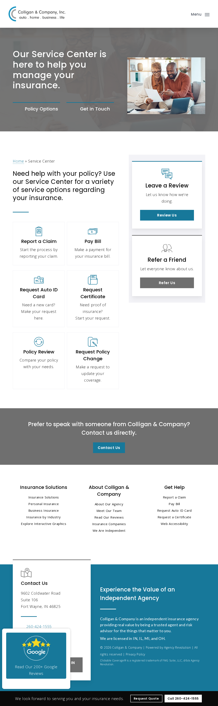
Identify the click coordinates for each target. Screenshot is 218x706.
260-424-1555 (39, 626)
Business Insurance (43, 510)
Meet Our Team (109, 510)
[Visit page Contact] (90, 109)
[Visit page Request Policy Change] (93, 361)
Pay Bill (174, 504)
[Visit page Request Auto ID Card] (39, 299)
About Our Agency (109, 504)
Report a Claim (174, 497)
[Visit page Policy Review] (39, 361)
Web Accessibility (174, 524)
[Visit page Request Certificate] (93, 299)
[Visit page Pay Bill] (93, 243)
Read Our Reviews (109, 517)
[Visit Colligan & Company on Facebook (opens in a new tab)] (25, 645)
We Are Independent (109, 530)
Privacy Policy (135, 654)
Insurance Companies (109, 524)
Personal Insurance (43, 504)
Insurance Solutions (43, 497)
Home (18, 161)
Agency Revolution (177, 647)
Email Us (34, 633)
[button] (200, 13)
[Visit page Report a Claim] (39, 243)
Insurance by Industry (43, 517)
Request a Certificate (174, 517)
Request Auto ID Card (174, 510)
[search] (183, 14)
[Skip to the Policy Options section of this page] (36, 109)
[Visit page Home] (37, 13)
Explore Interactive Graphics (43, 524)
